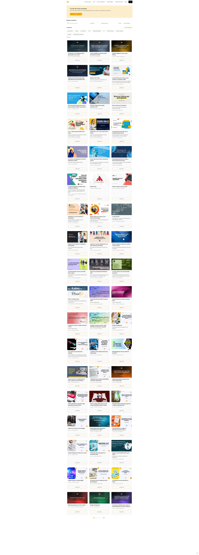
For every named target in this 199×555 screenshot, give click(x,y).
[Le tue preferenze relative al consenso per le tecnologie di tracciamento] (197, 553)
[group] (95, 33)
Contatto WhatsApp (119, 1)
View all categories (128, 27)
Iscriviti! (76, 14)
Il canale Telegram (110, 1)
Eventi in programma (101, 1)
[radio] (70, 31)
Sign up (126, 1)
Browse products (88, 1)
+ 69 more (68, 37)
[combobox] (94, 23)
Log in (130, 1)
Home (94, 1)
